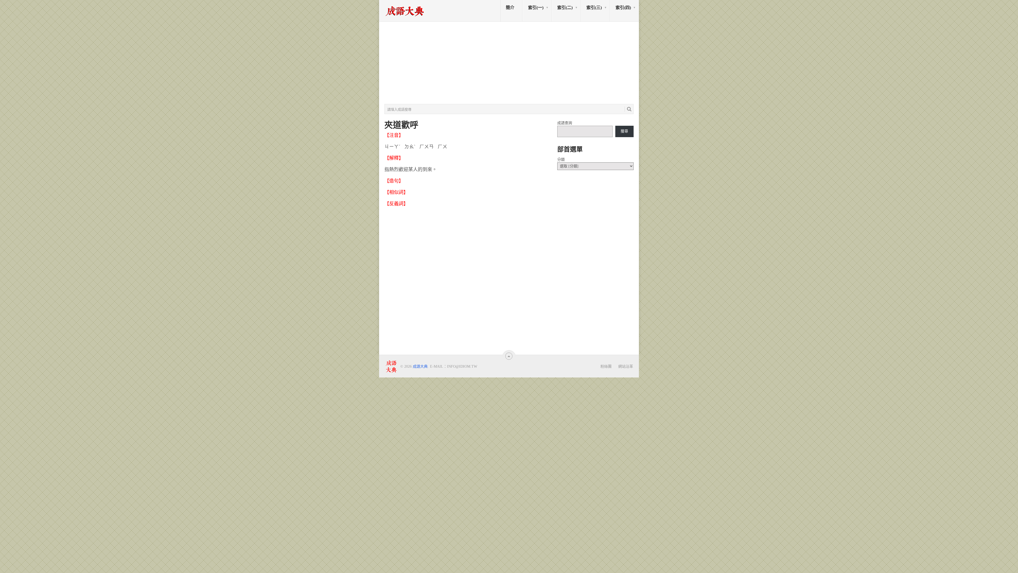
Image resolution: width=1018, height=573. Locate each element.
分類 (561, 160)
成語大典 (420, 366)
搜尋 (624, 131)
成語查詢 (564, 123)
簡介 (510, 7)
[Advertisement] (509, 63)
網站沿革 (625, 366)
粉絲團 (606, 366)
